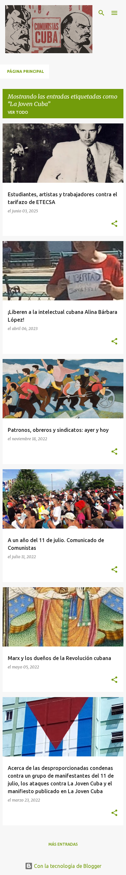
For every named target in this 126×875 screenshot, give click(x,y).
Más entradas (63, 844)
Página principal (25, 71)
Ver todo (18, 112)
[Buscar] (101, 13)
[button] (114, 224)
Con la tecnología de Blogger (67, 866)
